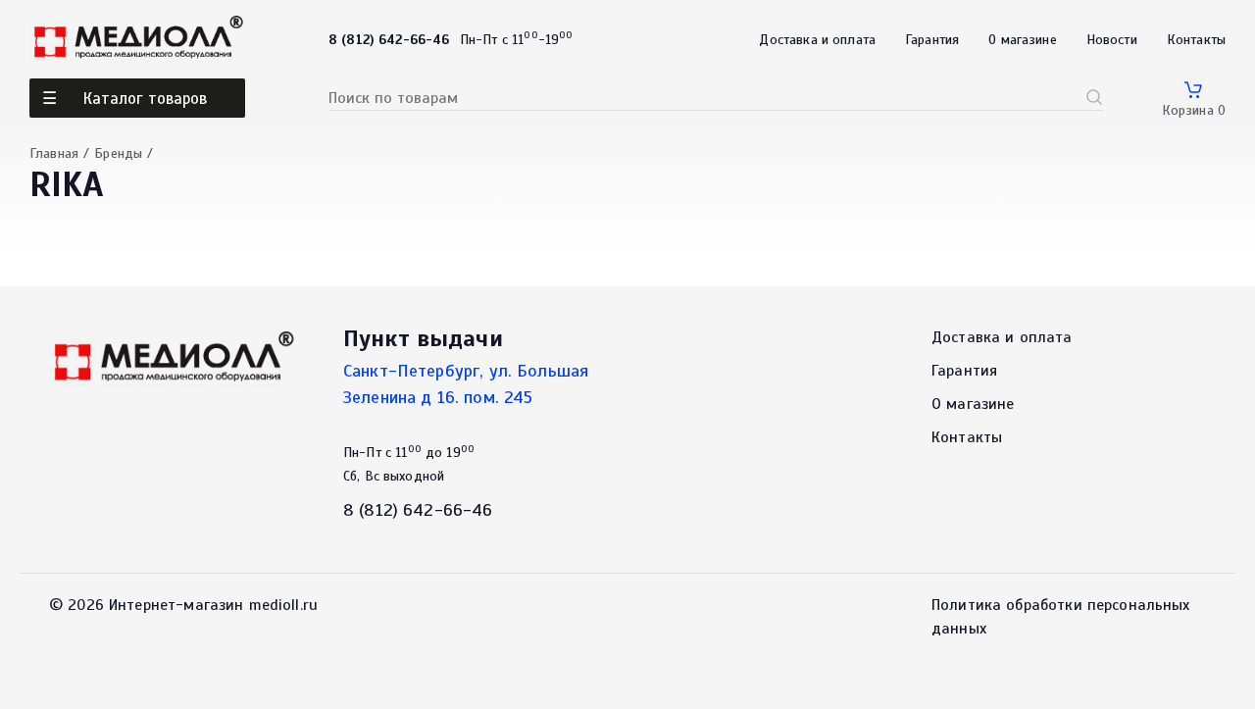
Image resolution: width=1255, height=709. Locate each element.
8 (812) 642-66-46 (418, 510)
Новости (1111, 39)
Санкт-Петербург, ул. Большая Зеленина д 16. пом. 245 (465, 384)
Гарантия (932, 39)
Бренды (118, 153)
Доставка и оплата (817, 39)
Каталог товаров (145, 98)
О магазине (1022, 39)
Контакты (1196, 39)
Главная (53, 153)
